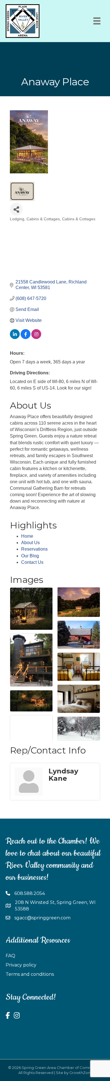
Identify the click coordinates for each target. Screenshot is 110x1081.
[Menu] (96, 20)
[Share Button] (16, 209)
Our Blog (30, 555)
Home (27, 536)
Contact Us (32, 562)
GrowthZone (81, 1072)
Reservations (34, 549)
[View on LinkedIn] (15, 337)
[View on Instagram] (36, 337)
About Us (30, 542)
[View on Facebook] (25, 337)
